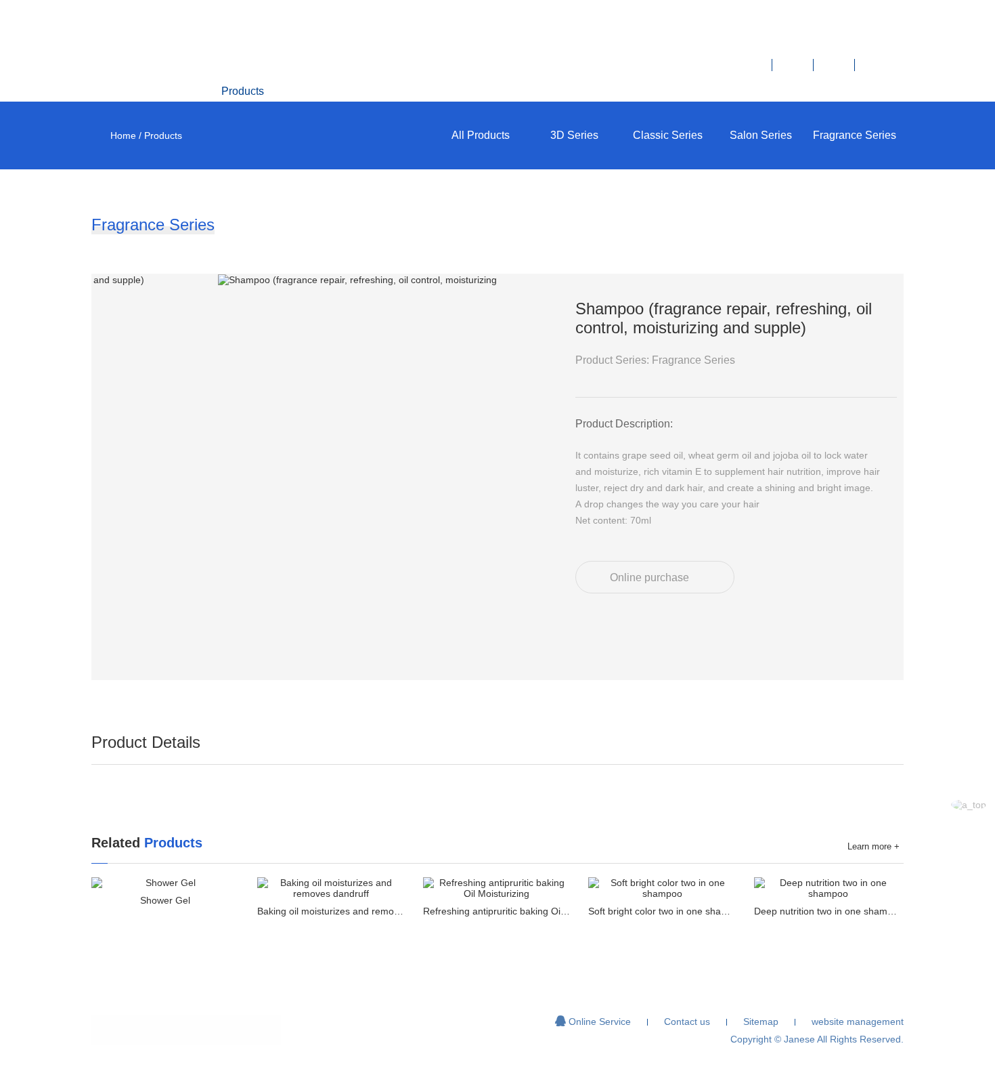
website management (858, 1021)
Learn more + (873, 846)
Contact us (750, 91)
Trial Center (546, 91)
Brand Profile (344, 91)
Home (141, 91)
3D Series (574, 135)
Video (444, 91)
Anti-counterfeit (648, 91)
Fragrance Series (854, 135)
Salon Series (761, 135)
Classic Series (668, 135)
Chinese (852, 91)
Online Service (593, 1021)
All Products (480, 135)
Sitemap (760, 1021)
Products (242, 91)
